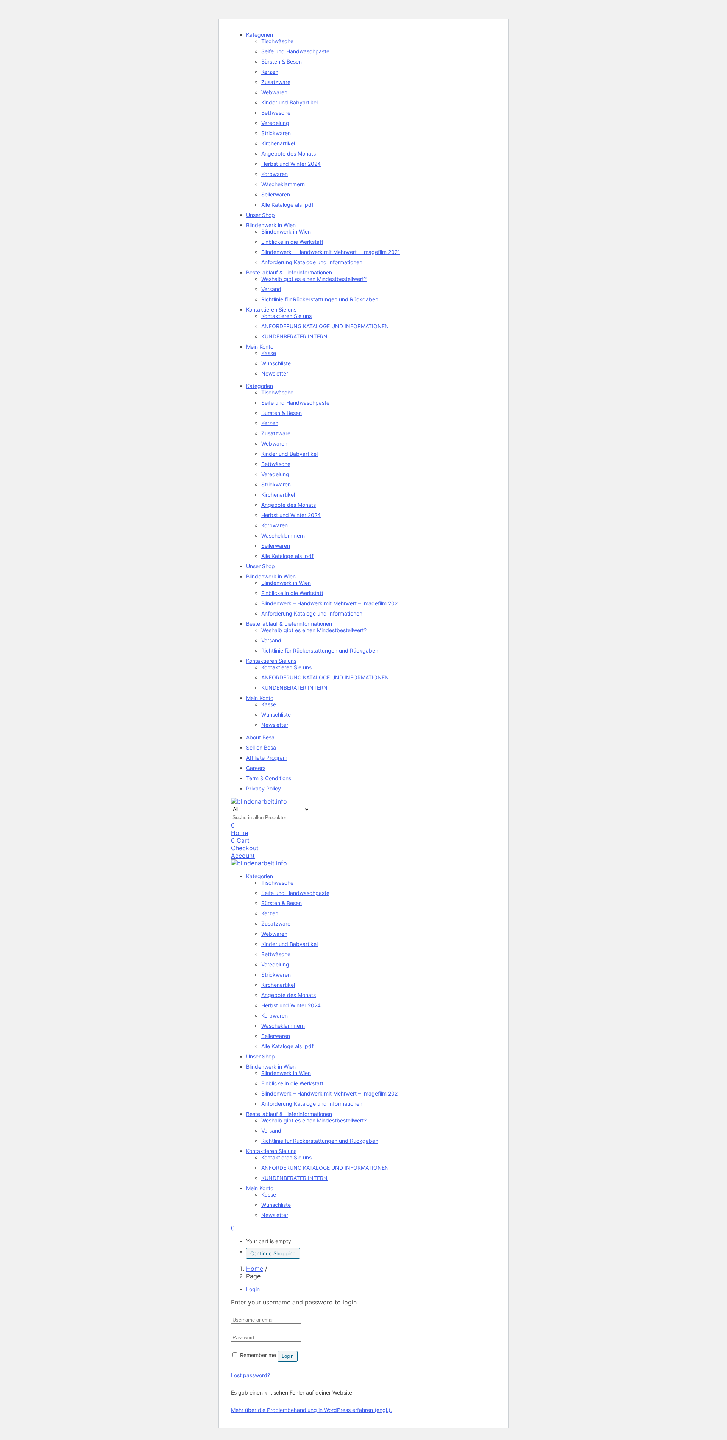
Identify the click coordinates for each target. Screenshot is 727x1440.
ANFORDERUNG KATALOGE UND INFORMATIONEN (325, 326)
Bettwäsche (275, 112)
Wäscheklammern (283, 184)
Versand (271, 289)
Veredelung (275, 123)
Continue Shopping (273, 1253)
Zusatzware (275, 82)
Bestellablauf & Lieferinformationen (289, 272)
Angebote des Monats (288, 153)
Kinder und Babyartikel (289, 102)
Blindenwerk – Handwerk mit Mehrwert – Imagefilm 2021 (330, 252)
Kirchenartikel (278, 143)
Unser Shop (260, 215)
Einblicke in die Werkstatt (292, 241)
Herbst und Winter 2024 (291, 164)
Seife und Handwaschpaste (295, 51)
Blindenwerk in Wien (271, 225)
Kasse (268, 353)
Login (287, 1356)
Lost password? (250, 1375)
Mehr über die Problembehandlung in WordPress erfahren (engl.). (311, 1410)
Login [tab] (253, 1289)
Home (254, 1268)
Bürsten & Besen (281, 61)
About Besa (260, 737)
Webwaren (274, 92)
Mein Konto (259, 346)
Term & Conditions (268, 778)
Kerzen (269, 72)
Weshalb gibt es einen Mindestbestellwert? (314, 279)
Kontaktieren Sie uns (271, 309)
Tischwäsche (277, 41)
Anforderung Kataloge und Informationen (311, 262)
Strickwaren (276, 133)
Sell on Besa (261, 747)
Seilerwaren (275, 194)
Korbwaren (274, 174)
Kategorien (259, 34)
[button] (233, 1228)
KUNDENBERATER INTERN (294, 336)
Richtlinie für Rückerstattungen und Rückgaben (319, 299)
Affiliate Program (266, 757)
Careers (255, 768)
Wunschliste (276, 363)
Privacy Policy (263, 788)
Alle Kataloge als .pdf (287, 204)
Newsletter (274, 373)
